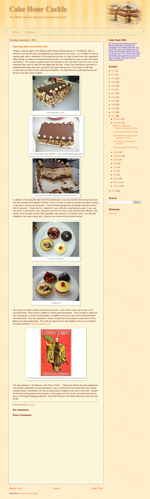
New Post (112, 214)
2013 (113, 108)
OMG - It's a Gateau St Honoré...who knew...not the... (126, 127)
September (118, 156)
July (115, 163)
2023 (113, 71)
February (117, 182)
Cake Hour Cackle (38, 8)
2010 (113, 191)
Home (16, 32)
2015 (113, 101)
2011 (113, 116)
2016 (113, 97)
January (116, 186)
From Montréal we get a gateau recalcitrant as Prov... (125, 137)
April (115, 175)
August (116, 160)
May (115, 171)
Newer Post (15, 488)
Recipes (30, 32)
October (116, 152)
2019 (113, 86)
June (115, 167)
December (117, 119)
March (116, 179)
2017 (113, 93)
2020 (113, 82)
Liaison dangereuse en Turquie (125, 132)
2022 (113, 75)
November (117, 123)
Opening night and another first (30, 46)
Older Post (97, 488)
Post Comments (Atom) (29, 493)
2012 (113, 112)
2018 (113, 90)
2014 (113, 105)
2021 (113, 78)
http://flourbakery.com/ (40, 324)
